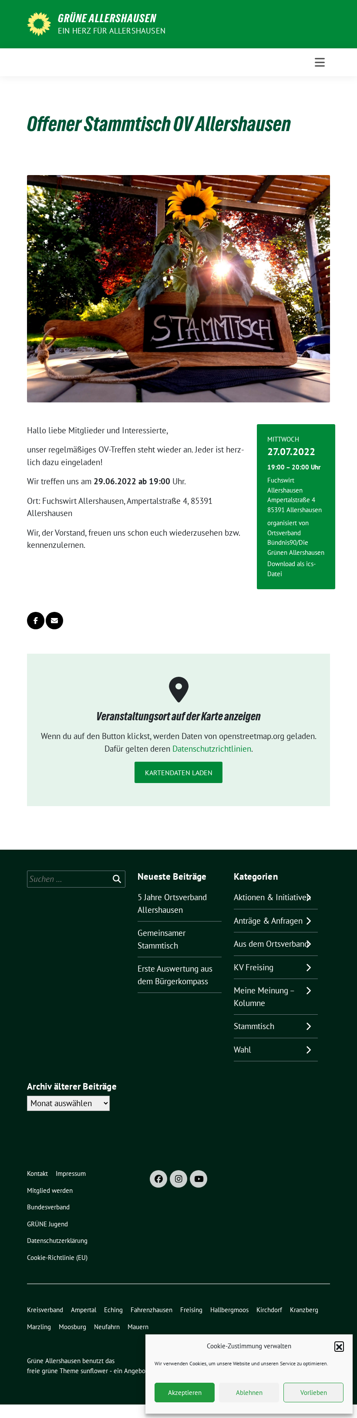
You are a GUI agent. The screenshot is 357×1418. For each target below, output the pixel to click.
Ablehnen (249, 1392)
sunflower (94, 1371)
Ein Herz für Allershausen (111, 31)
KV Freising (253, 967)
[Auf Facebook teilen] (35, 620)
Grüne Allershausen (107, 18)
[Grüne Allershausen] (39, 23)
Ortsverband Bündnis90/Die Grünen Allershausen (295, 543)
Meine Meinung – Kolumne (264, 996)
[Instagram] (178, 1179)
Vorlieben (313, 1392)
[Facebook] (158, 1179)
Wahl (242, 1049)
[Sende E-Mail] (54, 620)
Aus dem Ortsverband (271, 944)
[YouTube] (198, 1179)
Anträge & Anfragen (268, 920)
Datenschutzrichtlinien (211, 748)
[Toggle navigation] (320, 62)
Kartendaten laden (178, 772)
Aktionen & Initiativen (272, 897)
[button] (339, 1346)
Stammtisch (254, 1026)
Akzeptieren (185, 1392)
